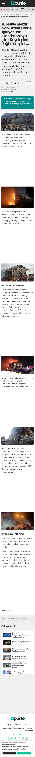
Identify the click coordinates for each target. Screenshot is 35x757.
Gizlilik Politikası (19, 728)
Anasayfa (3, 15)
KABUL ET (23, 753)
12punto (11, 91)
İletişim (17, 724)
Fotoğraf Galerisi (11, 15)
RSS (26, 724)
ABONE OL (29, 82)
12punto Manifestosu (29, 729)
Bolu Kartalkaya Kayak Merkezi (17, 619)
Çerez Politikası (7, 728)
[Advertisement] (17, 166)
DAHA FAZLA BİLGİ (9, 753)
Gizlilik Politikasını (13, 750)
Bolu (3, 619)
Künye (9, 724)
